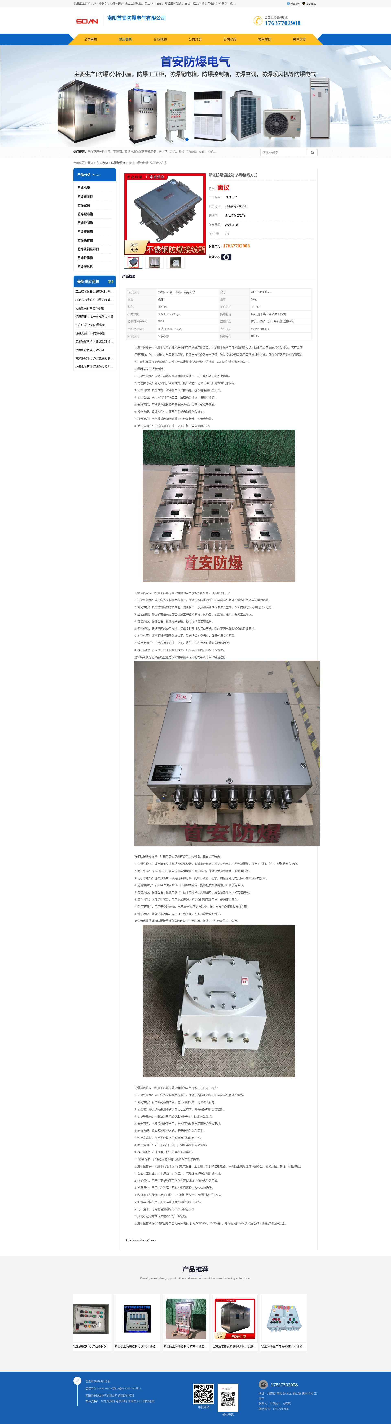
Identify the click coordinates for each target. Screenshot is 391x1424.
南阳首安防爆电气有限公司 (101, 1395)
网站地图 (148, 1401)
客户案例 (264, 39)
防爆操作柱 (85, 240)
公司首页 (90, 39)
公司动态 (229, 39)
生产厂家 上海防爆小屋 (90, 325)
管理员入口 (135, 1401)
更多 (111, 281)
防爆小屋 (84, 187)
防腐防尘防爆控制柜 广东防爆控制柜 (81, 1346)
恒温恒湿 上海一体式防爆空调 (94, 316)
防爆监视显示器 (88, 249)
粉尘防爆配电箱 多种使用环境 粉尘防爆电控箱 (185, 1346)
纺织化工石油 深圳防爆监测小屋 (94, 366)
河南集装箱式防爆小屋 (89, 308)
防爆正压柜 (85, 196)
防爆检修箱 (85, 258)
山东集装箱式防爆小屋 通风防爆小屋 (130, 1346)
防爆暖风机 (85, 266)
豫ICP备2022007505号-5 (126, 1388)
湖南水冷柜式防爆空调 (89, 350)
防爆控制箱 (85, 222)
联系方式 (299, 39)
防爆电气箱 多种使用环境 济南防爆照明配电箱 (234, 1346)
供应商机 (125, 39)
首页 (90, 162)
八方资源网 (108, 1401)
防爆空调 (84, 205)
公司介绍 (195, 39)
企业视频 (160, 39)
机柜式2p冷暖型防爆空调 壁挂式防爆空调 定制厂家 (94, 299)
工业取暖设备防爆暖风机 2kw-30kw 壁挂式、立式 (94, 291)
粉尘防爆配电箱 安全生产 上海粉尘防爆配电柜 (283, 1346)
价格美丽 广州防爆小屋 (90, 333)
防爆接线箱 (118, 162)
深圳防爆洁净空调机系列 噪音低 (94, 341)
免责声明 (121, 1401)
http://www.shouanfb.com (141, 1240)
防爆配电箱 (85, 214)
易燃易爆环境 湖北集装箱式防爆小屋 (94, 358)
